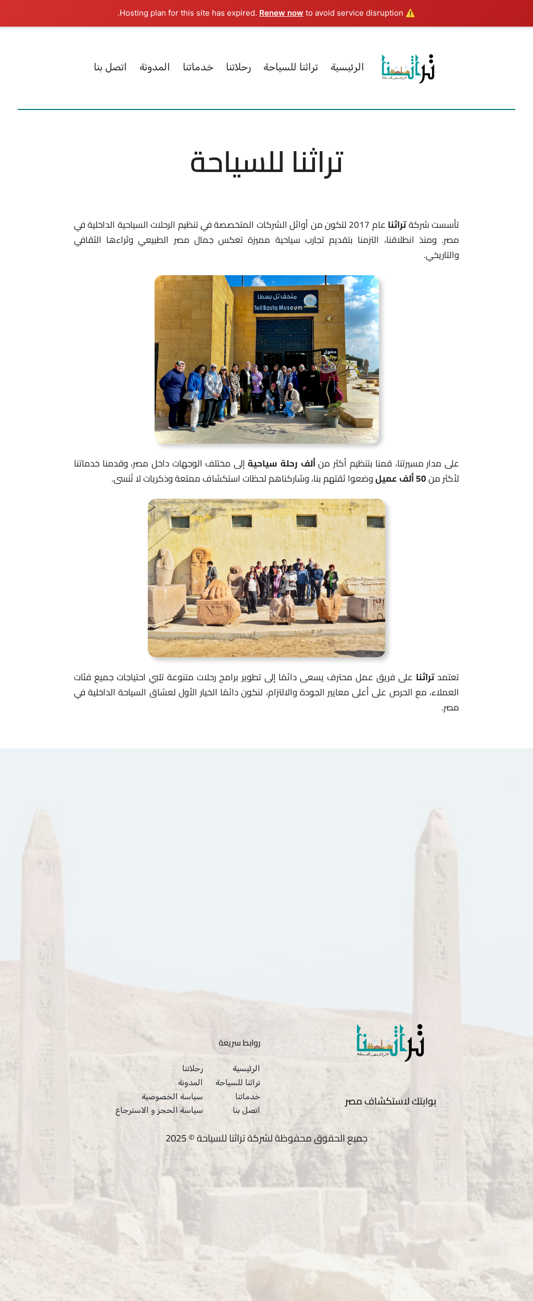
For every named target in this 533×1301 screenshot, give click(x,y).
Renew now (281, 13)
